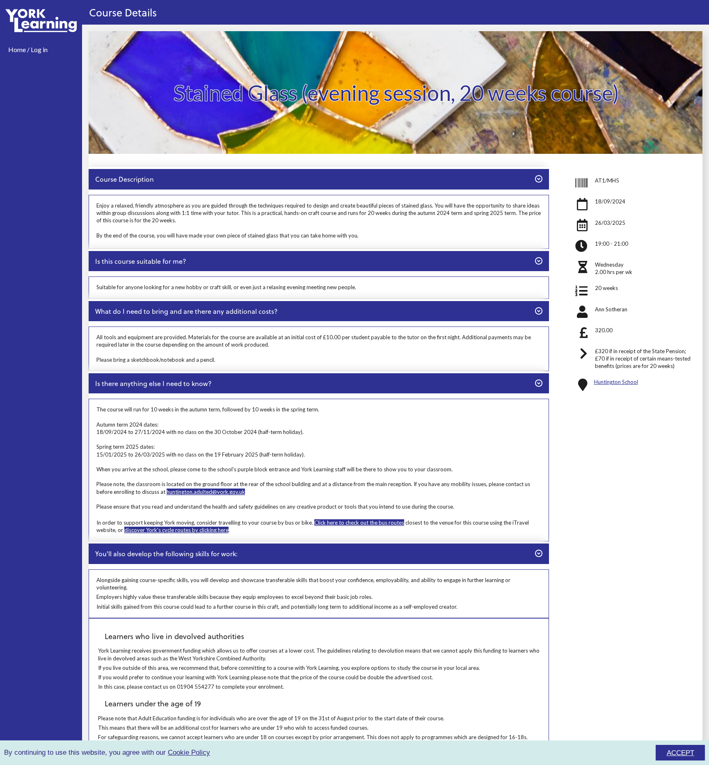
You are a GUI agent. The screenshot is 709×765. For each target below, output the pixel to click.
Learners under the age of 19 (153, 703)
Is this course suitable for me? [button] (140, 261)
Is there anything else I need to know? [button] (153, 383)
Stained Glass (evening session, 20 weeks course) (396, 92)
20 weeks (606, 288)
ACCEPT (680, 753)
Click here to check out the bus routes (359, 522)
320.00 (604, 330)
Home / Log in (28, 49)
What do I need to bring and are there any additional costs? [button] (186, 311)
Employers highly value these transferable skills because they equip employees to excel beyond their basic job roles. (234, 597)
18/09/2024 (610, 201)
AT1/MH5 (607, 180)
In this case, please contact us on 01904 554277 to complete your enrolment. (191, 686)
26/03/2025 (610, 222)
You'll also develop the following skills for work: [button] (166, 553)
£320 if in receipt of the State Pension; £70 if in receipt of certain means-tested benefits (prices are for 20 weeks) (643, 358)
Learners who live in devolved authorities (174, 636)
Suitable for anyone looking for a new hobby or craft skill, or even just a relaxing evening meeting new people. (226, 287)
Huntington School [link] (616, 382)
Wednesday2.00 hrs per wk (613, 268)
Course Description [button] (124, 179)
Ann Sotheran (611, 309)
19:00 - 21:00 (611, 243)
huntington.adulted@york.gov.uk (206, 492)
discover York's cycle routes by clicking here (176, 530)
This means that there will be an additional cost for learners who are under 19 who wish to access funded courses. (233, 727)
